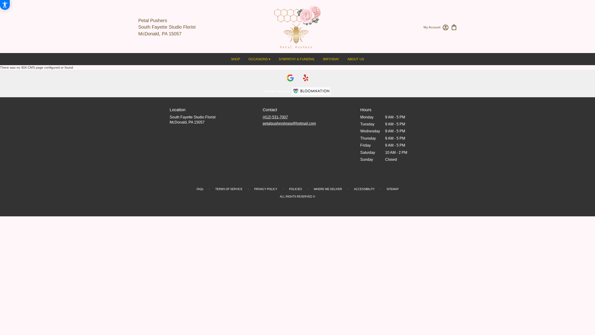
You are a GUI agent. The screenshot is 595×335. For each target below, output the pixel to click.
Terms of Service (228, 189)
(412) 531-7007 (275, 117)
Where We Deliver (328, 189)
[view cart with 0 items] (454, 27)
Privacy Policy (265, 189)
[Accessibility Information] (5, 5)
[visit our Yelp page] (305, 77)
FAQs (200, 189)
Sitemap (393, 189)
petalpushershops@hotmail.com (289, 123)
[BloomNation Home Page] (311, 91)
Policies (295, 189)
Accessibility (364, 189)
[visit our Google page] (290, 77)
